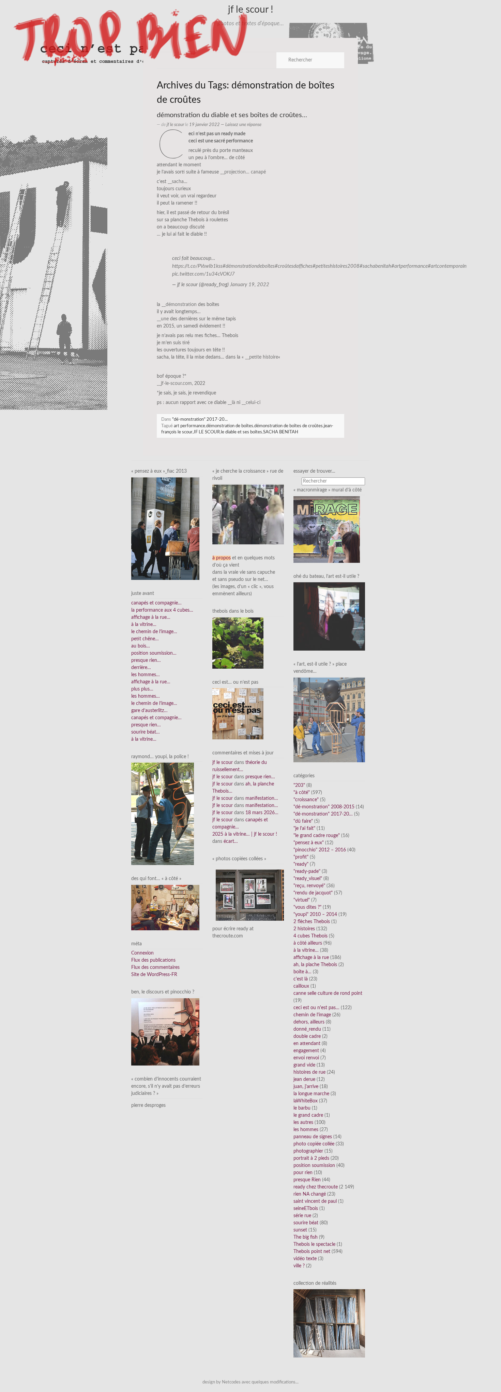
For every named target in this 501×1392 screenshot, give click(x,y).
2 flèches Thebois (311, 921)
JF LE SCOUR (206, 432)
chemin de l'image (312, 1015)
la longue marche (311, 1093)
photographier (308, 1151)
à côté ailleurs (307, 943)
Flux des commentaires (155, 967)
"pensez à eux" (308, 842)
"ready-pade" (306, 871)
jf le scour (175, 125)
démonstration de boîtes (229, 426)
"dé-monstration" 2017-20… (323, 814)
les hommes (305, 1129)
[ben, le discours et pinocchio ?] (165, 1031)
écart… (231, 841)
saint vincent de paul (315, 1201)
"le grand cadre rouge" (316, 835)
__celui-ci (251, 402)
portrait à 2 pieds (311, 1158)
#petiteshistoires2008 (336, 266)
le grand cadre (308, 1115)
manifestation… (261, 798)
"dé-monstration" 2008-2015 (323, 807)
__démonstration (179, 304)
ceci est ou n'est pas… (316, 1007)
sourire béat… (145, 732)
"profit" (300, 857)
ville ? (299, 1266)
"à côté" (301, 792)
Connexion (142, 953)
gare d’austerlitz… (149, 710)
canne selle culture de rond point (327, 993)
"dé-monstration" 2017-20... (200, 419)
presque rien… (146, 660)
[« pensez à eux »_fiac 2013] (165, 528)
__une (163, 319)
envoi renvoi (306, 1058)
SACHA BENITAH (280, 432)
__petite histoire (261, 357)
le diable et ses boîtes (241, 432)
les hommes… (145, 674)
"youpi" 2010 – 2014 (315, 914)
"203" (299, 785)
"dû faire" (303, 821)
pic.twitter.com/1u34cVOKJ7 (203, 274)
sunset (300, 1230)
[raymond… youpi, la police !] (162, 813)
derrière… (141, 667)
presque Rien (307, 1180)
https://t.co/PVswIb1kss (197, 266)
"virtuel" (301, 900)
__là (231, 402)
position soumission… (154, 653)
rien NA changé (309, 1194)
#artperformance (409, 266)
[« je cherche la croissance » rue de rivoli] (248, 514)
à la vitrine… (143, 624)
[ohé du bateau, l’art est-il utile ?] (329, 616)
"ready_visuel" (307, 878)
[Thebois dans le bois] (237, 642)
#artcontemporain (447, 266)
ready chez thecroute (315, 1187)
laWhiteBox (305, 1101)
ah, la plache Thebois (315, 964)
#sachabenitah (375, 266)
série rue (302, 1215)
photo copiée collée (313, 1144)
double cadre (307, 1036)
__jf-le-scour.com (174, 383)
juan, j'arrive (305, 1086)
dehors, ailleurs (308, 1022)
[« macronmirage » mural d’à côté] (326, 529)
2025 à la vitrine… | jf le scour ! (244, 834)
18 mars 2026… (261, 812)
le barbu (301, 1108)
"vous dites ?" (307, 907)
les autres (303, 1122)
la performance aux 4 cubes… (162, 610)
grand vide (304, 1065)
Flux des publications (153, 960)
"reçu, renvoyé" (309, 885)
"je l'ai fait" (304, 828)
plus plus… (142, 689)
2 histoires (304, 929)
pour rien (303, 1172)
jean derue (304, 1079)
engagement (306, 1050)
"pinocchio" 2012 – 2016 (319, 850)
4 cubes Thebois (310, 936)
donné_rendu (307, 1029)
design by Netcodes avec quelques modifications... (250, 1382)
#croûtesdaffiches (294, 266)
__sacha (176, 181)
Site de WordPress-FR (154, 974)
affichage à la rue (311, 957)
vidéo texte (305, 1258)
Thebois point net (311, 1251)
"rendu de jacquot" (313, 893)
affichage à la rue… (150, 617)
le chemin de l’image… (154, 631)
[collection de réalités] (329, 1323)
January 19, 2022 (249, 284)
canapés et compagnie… (156, 603)
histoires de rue (309, 1072)
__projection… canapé (243, 172)
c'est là (300, 979)
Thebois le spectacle (314, 1244)
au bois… (140, 646)
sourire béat (305, 1223)
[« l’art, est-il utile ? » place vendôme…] (329, 719)
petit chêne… (145, 639)
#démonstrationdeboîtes (249, 266)
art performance (189, 426)
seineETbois (305, 1208)
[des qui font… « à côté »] (165, 907)
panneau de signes (312, 1137)
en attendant (306, 1043)
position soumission (314, 1165)
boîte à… (302, 972)
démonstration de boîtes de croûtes (288, 426)
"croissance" (306, 799)
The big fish (305, 1237)
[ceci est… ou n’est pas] (237, 713)
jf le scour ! (250, 9)
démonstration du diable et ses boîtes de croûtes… (232, 115)
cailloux (301, 986)
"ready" (300, 864)
